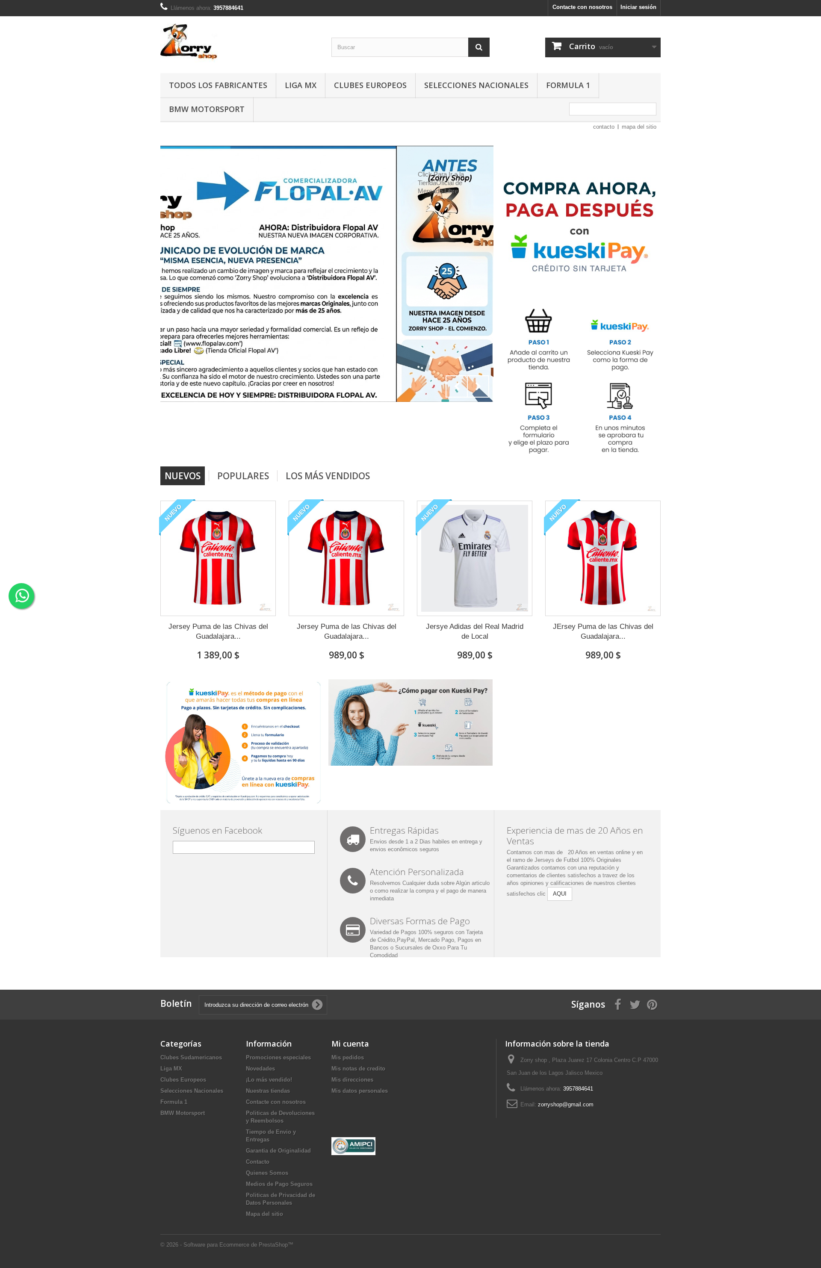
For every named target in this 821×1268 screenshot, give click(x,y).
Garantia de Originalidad (278, 1150)
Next (478, 386)
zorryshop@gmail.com (566, 1104)
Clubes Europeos (370, 85)
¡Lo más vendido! (269, 1079)
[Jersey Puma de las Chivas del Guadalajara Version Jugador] (218, 558)
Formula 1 (568, 85)
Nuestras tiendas (268, 1091)
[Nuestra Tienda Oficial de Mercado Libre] (326, 274)
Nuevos (183, 476)
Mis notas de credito (358, 1068)
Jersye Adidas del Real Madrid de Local (474, 631)
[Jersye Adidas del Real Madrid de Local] (474, 558)
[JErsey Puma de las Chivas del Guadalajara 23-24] (602, 558)
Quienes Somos (267, 1173)
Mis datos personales (359, 1091)
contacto (603, 127)
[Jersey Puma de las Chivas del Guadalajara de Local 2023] (346, 558)
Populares (243, 475)
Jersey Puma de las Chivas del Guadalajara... (218, 631)
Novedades (260, 1068)
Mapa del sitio (264, 1214)
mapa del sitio (639, 127)
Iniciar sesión (638, 7)
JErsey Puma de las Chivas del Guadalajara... (603, 631)
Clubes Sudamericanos (191, 1057)
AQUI (560, 894)
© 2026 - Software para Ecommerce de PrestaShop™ (226, 1244)
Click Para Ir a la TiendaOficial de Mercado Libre (205, 183)
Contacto (257, 1162)
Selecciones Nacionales (476, 85)
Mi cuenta (350, 1043)
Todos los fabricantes (218, 85)
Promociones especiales (278, 1057)
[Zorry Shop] (239, 42)
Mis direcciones (352, 1079)
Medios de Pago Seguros (279, 1184)
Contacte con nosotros (582, 7)
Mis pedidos (347, 1057)
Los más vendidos (328, 475)
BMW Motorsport (207, 109)
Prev (457, 386)
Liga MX (300, 85)
